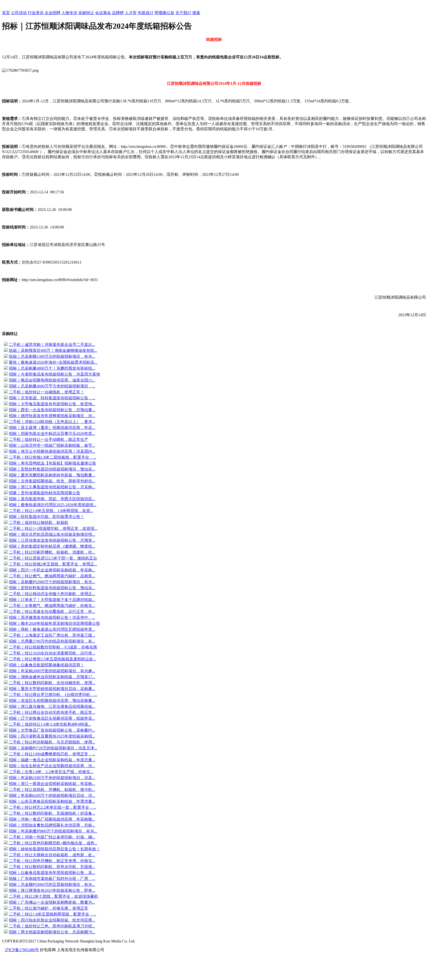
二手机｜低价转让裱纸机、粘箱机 (38, 522)
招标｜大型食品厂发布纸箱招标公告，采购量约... (52, 730)
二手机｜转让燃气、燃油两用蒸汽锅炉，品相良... (52, 576)
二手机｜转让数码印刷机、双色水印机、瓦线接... (52, 867)
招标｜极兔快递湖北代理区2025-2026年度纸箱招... (52, 505)
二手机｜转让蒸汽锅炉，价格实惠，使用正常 (48, 908)
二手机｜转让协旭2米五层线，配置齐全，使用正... (53, 564)
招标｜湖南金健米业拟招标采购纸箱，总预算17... (52, 677)
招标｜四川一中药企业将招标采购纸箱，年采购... (52, 570)
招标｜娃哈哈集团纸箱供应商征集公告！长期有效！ (54, 849)
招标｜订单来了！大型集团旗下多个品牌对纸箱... (52, 600)
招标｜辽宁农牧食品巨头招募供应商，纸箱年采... (52, 718)
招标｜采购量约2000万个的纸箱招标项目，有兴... (52, 582)
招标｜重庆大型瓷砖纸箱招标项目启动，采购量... (52, 689)
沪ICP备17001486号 (22, 950)
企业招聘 (52, 13)
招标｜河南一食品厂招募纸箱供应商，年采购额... (52, 819)
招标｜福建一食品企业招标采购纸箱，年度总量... (52, 760)
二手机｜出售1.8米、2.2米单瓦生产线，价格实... (51, 772)
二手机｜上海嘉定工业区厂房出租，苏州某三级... (52, 635)
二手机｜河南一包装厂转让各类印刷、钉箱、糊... (52, 837)
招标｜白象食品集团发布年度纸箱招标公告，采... (52, 873)
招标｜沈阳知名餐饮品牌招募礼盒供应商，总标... (52, 825)
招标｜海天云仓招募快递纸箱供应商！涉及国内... (52, 451)
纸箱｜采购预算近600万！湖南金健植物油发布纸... (53, 350)
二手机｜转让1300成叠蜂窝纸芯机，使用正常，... (52, 754)
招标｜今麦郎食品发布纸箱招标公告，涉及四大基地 (54, 374)
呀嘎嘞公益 (164, 13)
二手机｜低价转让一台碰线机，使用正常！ (46, 392)
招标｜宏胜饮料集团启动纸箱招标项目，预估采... (52, 469)
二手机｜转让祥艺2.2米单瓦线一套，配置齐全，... (52, 807)
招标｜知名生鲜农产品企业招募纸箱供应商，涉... (52, 766)
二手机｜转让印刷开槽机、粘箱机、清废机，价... (52, 552)
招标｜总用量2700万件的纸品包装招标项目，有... (52, 641)
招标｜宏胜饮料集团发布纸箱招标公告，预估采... (52, 588)
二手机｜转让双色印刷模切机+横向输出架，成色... (53, 843)
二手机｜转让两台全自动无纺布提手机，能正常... (52, 712)
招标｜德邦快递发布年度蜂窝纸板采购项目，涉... (52, 416)
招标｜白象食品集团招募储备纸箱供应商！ (46, 665)
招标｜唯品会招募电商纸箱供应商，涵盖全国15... (52, 380)
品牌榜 (118, 13)
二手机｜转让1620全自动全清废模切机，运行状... (52, 653)
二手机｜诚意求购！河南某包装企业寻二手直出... (52, 344)
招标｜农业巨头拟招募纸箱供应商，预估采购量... (52, 700)
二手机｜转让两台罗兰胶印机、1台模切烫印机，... (53, 695)
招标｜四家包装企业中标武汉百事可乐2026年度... (52, 433)
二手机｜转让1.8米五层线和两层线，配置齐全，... (52, 914)
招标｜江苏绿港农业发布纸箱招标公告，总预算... (52, 540)
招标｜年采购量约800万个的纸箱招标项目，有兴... (53, 831)
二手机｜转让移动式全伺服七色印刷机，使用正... (52, 594)
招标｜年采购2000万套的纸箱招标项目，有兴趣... (52, 671)
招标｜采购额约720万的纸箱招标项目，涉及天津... (53, 748)
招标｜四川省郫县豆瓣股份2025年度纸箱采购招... (52, 736)
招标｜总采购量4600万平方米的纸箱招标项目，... (52, 386)
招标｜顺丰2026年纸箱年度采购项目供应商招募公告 (54, 623)
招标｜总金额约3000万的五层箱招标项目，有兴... (52, 884)
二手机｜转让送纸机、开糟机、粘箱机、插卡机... (52, 789)
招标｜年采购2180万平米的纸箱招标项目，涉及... (52, 778)
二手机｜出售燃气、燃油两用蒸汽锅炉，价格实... (52, 606)
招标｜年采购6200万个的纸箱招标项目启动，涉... (52, 795)
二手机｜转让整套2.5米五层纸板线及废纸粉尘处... (52, 659)
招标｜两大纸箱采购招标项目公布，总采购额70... (52, 932)
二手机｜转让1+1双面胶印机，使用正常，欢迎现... (53, 528)
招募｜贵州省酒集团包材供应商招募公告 (44, 493)
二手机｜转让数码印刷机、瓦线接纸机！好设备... (52, 813)
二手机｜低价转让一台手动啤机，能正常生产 (48, 439)
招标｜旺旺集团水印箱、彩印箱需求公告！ (46, 517)
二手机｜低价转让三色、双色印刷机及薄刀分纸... (52, 926)
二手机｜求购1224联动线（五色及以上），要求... (52, 422)
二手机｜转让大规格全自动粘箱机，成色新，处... (52, 855)
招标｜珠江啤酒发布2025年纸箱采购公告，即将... (52, 890)
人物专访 (69, 13)
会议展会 (103, 13)
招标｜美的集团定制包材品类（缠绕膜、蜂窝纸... (52, 546)
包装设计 (146, 13)
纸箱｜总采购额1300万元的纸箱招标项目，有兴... (52, 356)
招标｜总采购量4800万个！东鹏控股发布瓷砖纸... (52, 368)
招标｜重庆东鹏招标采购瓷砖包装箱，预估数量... (52, 475)
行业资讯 (36, 13)
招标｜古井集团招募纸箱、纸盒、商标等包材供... (52, 481)
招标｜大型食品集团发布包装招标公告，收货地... (52, 404)
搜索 (196, 13)
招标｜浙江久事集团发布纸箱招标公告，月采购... (52, 487)
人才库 (131, 13)
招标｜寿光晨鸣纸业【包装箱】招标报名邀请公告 (52, 463)
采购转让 (86, 13)
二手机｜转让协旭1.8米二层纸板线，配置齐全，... (52, 457)
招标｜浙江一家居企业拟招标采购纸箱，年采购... (52, 784)
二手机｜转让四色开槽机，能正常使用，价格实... (52, 861)
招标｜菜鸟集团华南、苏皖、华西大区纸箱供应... (52, 499)
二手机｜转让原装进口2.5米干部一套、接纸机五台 (53, 558)
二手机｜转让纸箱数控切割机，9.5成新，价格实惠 (53, 647)
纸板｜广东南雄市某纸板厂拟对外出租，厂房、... (52, 878)
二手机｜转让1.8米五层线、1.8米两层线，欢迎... (51, 511)
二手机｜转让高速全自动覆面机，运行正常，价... (52, 611)
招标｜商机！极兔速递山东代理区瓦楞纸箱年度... (52, 629)
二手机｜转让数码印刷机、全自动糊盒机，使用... (52, 683)
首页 (6, 13)
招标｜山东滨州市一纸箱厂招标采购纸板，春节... (52, 445)
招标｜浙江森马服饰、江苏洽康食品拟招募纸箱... (52, 706)
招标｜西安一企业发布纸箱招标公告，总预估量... (52, 410)
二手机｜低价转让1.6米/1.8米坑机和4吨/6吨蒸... (50, 724)
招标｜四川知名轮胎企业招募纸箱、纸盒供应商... (52, 920)
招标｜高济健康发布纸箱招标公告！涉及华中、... (52, 617)
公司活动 (19, 13)
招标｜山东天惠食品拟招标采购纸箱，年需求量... (52, 801)
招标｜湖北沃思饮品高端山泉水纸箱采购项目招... (52, 534)
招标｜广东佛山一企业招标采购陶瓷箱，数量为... (52, 902)
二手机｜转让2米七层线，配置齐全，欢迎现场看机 (53, 896)
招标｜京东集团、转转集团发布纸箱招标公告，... (52, 398)
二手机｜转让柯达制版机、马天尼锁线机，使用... (52, 742)
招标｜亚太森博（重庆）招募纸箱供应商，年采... (52, 428)
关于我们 (183, 13)
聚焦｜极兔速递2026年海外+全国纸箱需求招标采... (53, 362)
